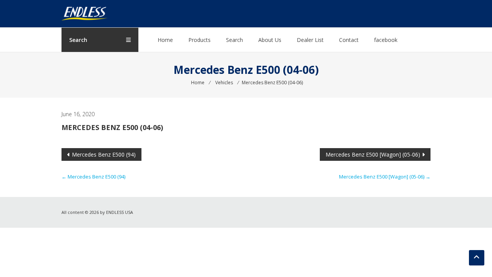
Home (165, 39)
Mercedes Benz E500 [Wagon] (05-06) (373, 154)
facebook (385, 39)
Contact (349, 39)
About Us (269, 39)
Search (234, 39)
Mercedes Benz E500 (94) (104, 154)
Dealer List (310, 39)
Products (199, 39)
